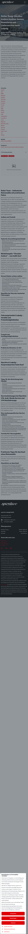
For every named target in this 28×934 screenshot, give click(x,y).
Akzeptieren (13, 913)
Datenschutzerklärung (9, 929)
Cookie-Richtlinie (8, 926)
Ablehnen (13, 923)
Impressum (7, 931)
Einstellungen (13, 918)
